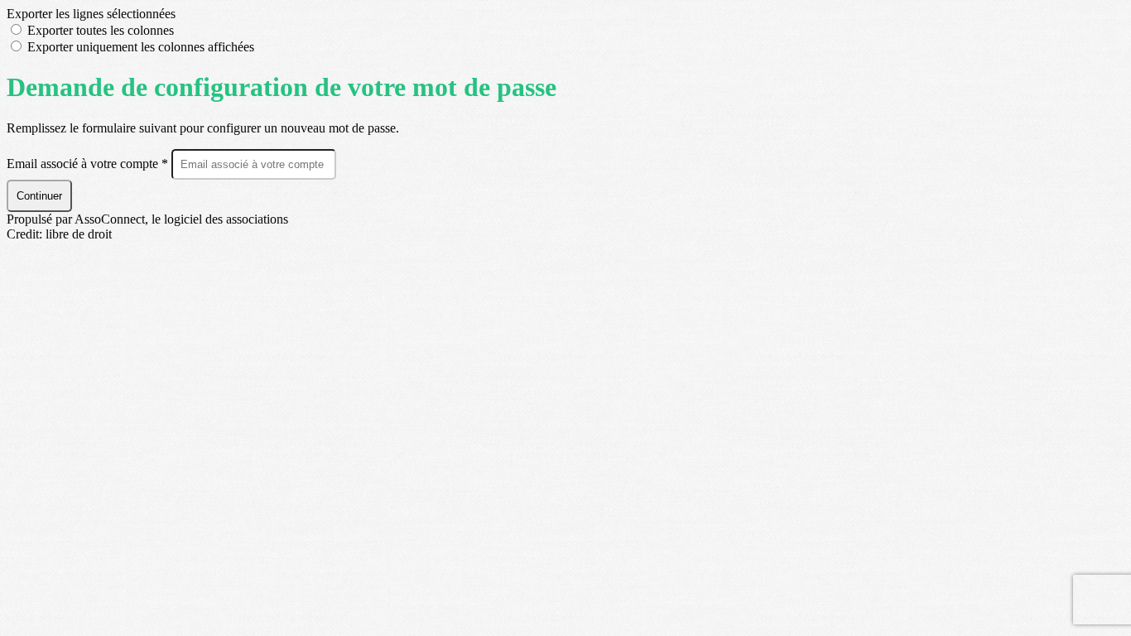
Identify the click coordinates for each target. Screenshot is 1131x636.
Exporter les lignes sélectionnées (91, 14)
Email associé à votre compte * (89, 164)
